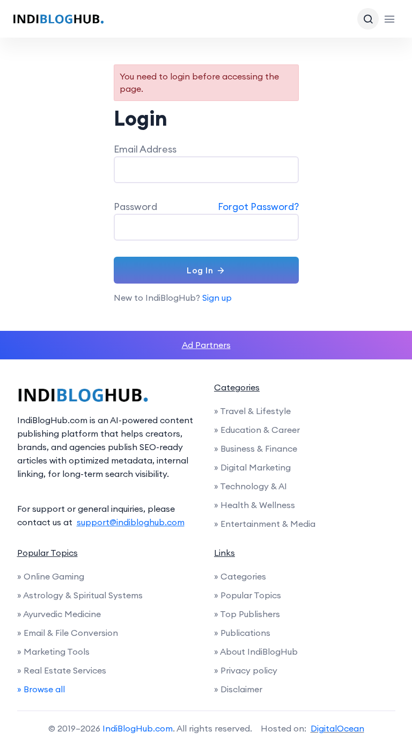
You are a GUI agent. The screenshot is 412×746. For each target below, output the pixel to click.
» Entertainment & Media (264, 523)
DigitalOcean (337, 728)
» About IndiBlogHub (256, 651)
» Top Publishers (247, 614)
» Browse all (41, 689)
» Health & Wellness (254, 504)
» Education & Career (257, 429)
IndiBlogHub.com (137, 728)
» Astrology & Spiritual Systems (80, 595)
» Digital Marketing (252, 467)
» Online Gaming (50, 576)
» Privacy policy (245, 670)
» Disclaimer (238, 689)
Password (135, 206)
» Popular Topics (247, 595)
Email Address (145, 149)
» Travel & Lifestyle (252, 410)
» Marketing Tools (53, 651)
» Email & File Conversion (67, 632)
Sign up (217, 297)
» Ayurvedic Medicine (59, 614)
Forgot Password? (258, 206)
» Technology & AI (250, 486)
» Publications (242, 632)
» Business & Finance (255, 448)
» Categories (240, 576)
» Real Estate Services (61, 670)
